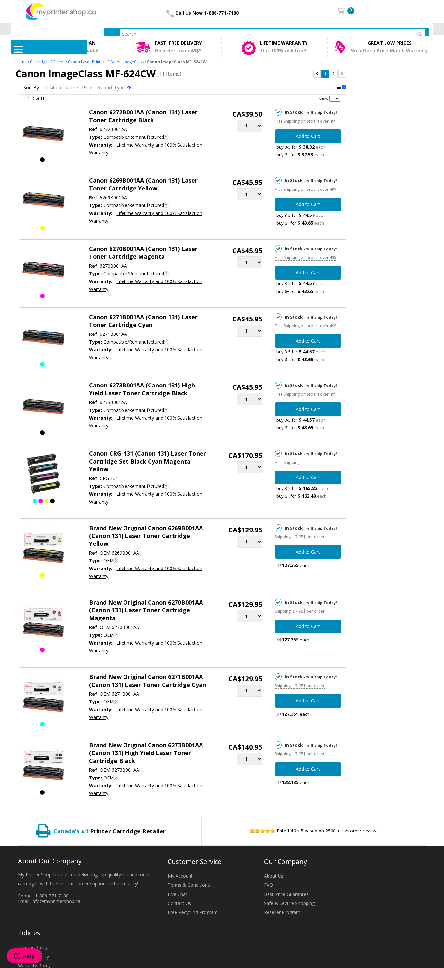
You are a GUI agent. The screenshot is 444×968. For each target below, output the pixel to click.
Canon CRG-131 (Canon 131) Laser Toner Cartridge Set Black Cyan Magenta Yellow (147, 461)
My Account (180, 876)
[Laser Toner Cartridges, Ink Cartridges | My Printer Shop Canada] (61, 11)
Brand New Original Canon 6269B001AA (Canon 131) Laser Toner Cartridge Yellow (146, 535)
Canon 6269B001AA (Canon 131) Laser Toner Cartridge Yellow (143, 184)
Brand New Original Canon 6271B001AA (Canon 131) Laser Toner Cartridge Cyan (147, 680)
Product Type (111, 88)
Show (323, 98)
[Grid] (344, 87)
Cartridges (39, 62)
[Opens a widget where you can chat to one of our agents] (24, 956)
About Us (273, 876)
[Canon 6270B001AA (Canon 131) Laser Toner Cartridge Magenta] (43, 270)
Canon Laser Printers (87, 62)
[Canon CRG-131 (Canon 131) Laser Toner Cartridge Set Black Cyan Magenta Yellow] (43, 474)
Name (72, 88)
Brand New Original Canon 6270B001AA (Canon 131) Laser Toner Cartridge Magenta (146, 610)
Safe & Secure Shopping (289, 903)
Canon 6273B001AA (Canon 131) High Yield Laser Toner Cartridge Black (142, 389)
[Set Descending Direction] (129, 87)
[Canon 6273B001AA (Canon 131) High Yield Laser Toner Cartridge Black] (43, 406)
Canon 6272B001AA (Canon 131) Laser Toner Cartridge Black (143, 116)
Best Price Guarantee (286, 894)
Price (88, 88)
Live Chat (177, 894)
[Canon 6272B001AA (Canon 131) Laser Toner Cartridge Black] (43, 133)
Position (53, 88)
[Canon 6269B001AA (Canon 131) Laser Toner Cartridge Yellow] (43, 201)
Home (21, 62)
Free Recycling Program (193, 912)
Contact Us (179, 903)
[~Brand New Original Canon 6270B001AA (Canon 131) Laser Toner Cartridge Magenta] (43, 623)
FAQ (268, 885)
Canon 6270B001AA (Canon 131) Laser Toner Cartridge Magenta (143, 252)
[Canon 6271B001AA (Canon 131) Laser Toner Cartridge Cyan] (43, 338)
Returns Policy (33, 947)
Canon (59, 62)
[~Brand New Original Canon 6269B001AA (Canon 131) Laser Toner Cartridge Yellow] (43, 549)
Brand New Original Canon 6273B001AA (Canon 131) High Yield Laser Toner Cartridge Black (146, 753)
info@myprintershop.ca (56, 901)
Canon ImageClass (127, 62)
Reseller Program (282, 912)
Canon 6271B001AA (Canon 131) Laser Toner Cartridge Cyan (143, 321)
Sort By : (32, 88)
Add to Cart (308, 136)
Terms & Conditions (189, 885)
